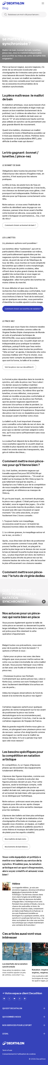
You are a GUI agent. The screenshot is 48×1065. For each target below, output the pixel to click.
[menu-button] (43, 3)
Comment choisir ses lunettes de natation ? (23, 309)
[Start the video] (44, 601)
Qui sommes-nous (11, 1017)
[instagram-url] (19, 998)
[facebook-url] (4, 998)
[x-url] (9, 998)
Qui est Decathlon (12, 1008)
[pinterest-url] (25, 998)
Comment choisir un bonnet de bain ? (20, 225)
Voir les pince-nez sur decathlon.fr (19, 367)
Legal (5, 1033)
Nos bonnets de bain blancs (16, 847)
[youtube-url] (14, 998)
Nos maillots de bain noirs (15, 839)
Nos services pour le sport (17, 1025)
